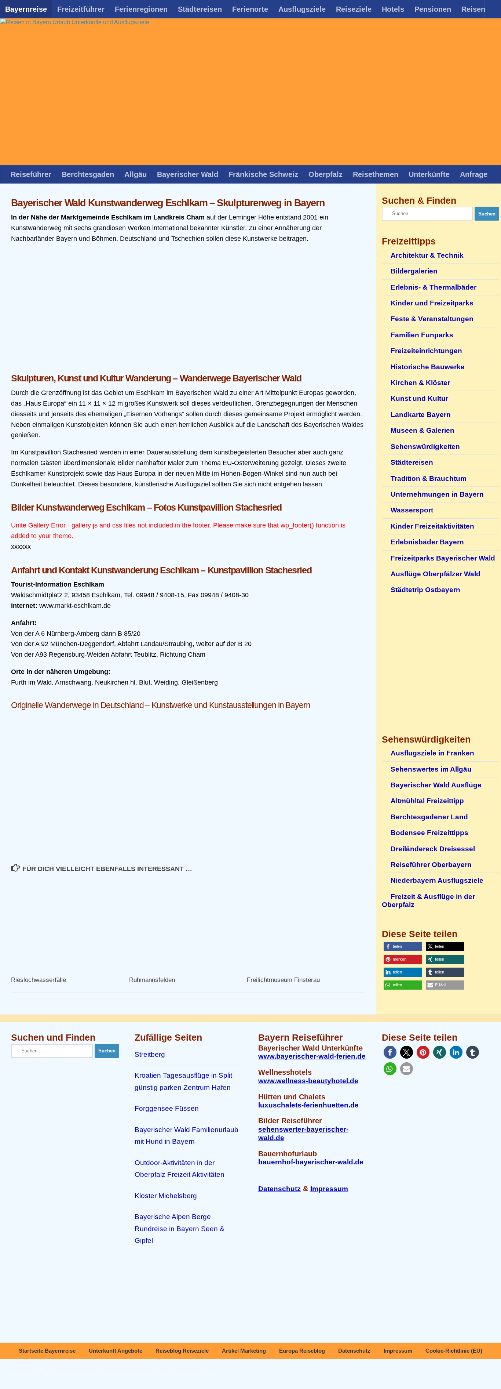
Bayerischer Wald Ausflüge (436, 785)
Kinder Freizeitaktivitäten (432, 526)
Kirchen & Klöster (420, 383)
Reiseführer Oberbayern (431, 864)
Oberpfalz (325, 174)
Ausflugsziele (302, 9)
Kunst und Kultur (419, 398)
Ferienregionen (141, 9)
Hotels (393, 9)
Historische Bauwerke (428, 367)
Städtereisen (200, 9)
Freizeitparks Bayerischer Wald (443, 558)
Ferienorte (250, 9)
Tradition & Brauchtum (429, 478)
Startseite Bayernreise (47, 1351)
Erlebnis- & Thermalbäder (433, 287)
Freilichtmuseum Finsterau (283, 979)
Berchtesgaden (88, 174)
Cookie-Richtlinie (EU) (453, 1351)
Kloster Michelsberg (166, 1196)
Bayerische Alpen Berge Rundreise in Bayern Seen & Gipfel (179, 1228)
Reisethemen (375, 174)
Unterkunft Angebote (115, 1351)
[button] (403, 946)
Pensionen (432, 9)
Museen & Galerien (422, 430)
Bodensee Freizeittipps (429, 833)
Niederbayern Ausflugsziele (437, 880)
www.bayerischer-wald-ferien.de (312, 1056)
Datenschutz (279, 1189)
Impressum (329, 1189)
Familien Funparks (422, 335)
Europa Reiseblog (302, 1351)
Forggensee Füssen (167, 1108)
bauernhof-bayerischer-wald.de (310, 1162)
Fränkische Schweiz (263, 174)
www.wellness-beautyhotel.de (308, 1081)
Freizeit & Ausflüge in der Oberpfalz (428, 901)
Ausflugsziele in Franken (432, 753)
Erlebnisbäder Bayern (427, 542)
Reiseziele (354, 9)
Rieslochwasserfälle (38, 979)
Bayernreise (26, 9)
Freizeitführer (81, 9)
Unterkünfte (429, 174)
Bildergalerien (414, 271)
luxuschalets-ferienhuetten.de (308, 1105)
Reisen (473, 9)
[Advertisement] (188, 308)
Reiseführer (31, 174)
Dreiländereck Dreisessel (433, 849)
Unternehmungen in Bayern (437, 494)
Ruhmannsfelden (152, 979)
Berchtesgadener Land (429, 817)
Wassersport (412, 510)
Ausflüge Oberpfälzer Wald (435, 574)
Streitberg (150, 1054)
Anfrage (473, 174)
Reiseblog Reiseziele (182, 1351)
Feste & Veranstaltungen (432, 319)
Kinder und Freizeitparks (432, 303)
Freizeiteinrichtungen (426, 351)
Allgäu (135, 174)
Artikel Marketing (244, 1351)
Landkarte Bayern (421, 414)
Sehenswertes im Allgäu (431, 769)
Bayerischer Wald (187, 174)
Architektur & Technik (427, 255)
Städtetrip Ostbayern (425, 590)
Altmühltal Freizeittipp (427, 801)
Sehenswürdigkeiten (425, 446)
